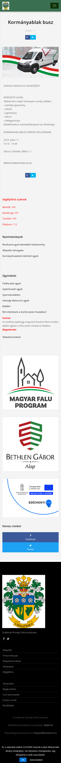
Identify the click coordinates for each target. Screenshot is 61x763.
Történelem (8, 683)
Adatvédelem (36, 760)
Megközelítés (9, 689)
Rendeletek (8, 705)
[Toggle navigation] (54, 6)
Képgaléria (8, 671)
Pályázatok (8, 666)
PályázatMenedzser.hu (45, 732)
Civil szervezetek (11, 694)
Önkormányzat (10, 655)
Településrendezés (12, 661)
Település (7, 650)
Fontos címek (10, 700)
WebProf (48, 725)
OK (22, 760)
